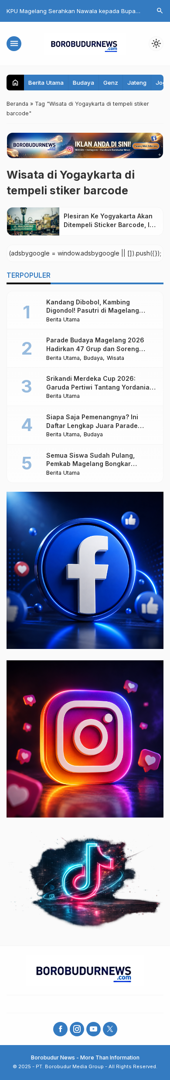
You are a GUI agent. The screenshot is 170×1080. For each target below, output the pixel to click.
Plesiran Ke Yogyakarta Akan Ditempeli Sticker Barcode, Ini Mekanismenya (109, 224)
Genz (110, 82)
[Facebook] (60, 1029)
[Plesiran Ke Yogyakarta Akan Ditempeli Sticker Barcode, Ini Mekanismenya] (33, 221)
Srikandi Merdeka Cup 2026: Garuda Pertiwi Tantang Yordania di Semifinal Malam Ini (98, 387)
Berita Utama (46, 82)
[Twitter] (110, 1029)
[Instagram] (77, 1029)
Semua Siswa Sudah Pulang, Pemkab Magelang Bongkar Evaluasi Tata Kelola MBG (90, 464)
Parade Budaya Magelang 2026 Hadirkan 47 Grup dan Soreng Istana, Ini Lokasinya (95, 348)
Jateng (136, 82)
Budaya (83, 82)
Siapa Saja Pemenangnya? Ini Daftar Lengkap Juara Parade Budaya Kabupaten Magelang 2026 (101, 425)
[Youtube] (93, 1029)
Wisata (115, 358)
